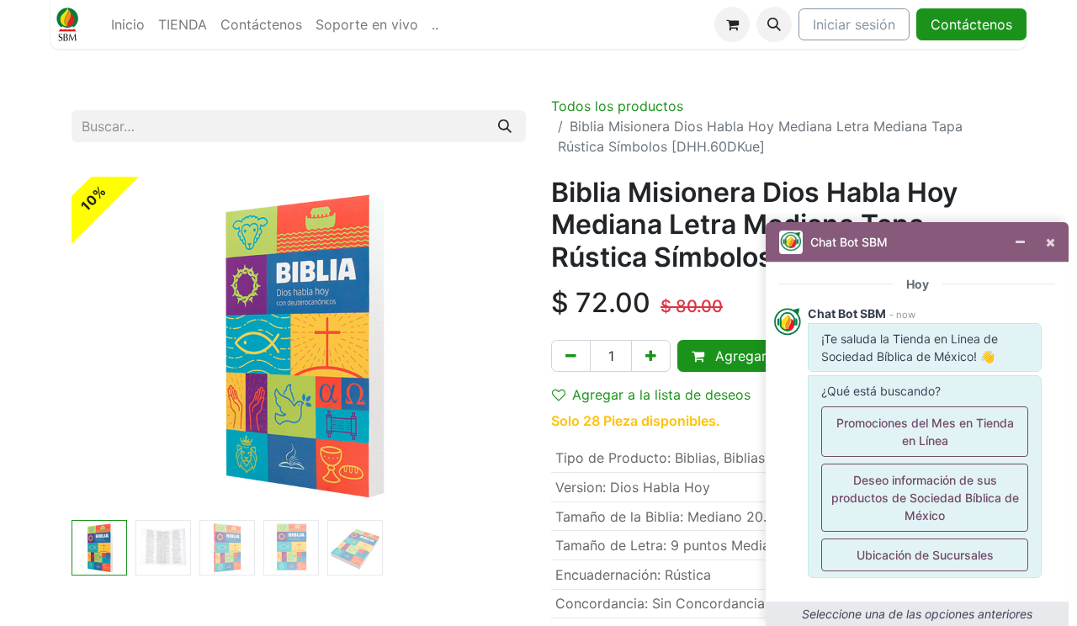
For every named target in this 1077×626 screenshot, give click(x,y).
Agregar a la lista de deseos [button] (661, 394)
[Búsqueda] (505, 126)
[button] (774, 24)
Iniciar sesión (854, 24)
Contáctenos (971, 24)
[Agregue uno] (651, 356)
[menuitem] (127, 24)
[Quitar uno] (571, 356)
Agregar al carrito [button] (769, 355)
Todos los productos (617, 106)
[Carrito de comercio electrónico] (732, 24)
